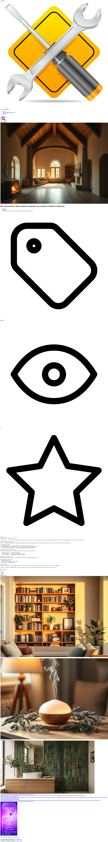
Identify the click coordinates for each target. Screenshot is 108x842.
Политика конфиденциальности (9, 112)
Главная (4, 208)
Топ (3, 114)
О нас (1, 839)
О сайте (4, 111)
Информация (18, 839)
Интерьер (4, 209)
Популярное (5, 113)
